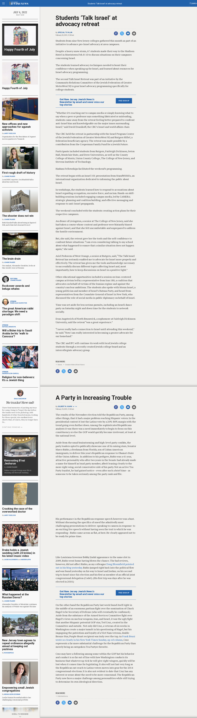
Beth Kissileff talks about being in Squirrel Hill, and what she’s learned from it (19, 223)
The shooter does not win (18, 215)
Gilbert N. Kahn (65, 406)
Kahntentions (63, 696)
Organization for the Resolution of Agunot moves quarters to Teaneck (19, 137)
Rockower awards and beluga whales (16, 287)
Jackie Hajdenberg (11, 559)
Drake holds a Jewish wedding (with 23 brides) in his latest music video (18, 553)
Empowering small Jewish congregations (18, 689)
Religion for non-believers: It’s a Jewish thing (18, 379)
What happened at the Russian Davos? (15, 596)
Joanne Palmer (9, 176)
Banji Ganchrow (20, 398)
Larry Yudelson (10, 133)
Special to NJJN (65, 32)
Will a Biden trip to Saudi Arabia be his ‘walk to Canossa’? (17, 333)
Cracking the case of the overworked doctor (17, 510)
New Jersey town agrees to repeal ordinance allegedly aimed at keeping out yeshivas (19, 645)
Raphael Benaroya (9, 327)
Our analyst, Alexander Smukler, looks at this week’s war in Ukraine (18, 266)
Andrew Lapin (26, 559)
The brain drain (11, 258)
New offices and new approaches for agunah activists (16, 126)
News (60, 365)
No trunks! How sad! (20, 402)
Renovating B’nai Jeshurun (14, 462)
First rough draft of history (18, 172)
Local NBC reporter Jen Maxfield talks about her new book (18, 180)
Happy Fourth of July (19, 49)
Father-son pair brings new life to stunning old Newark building (17, 471)
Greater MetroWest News (75, 365)
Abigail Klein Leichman (12, 694)
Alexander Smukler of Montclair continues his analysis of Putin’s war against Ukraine (19, 605)
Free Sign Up (123, 101)
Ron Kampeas (9, 653)
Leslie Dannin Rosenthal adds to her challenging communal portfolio (16, 698)
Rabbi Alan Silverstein (18, 303)
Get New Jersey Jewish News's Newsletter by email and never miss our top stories (82, 102)
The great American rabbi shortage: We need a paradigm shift (17, 311)
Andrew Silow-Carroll (10, 373)
